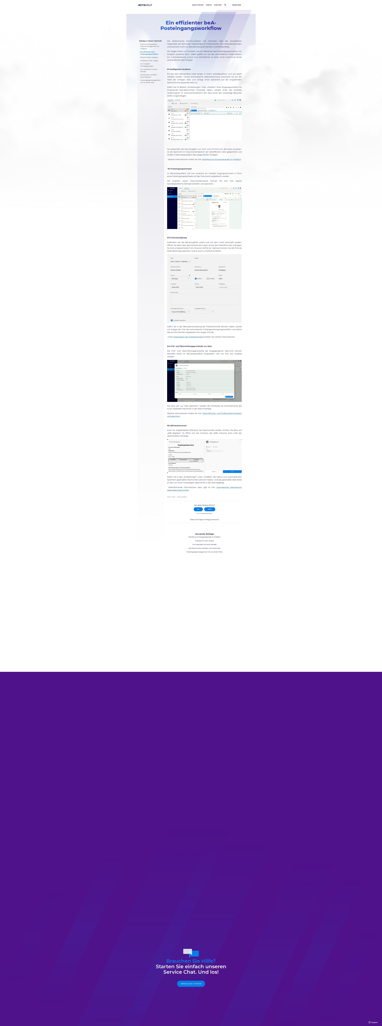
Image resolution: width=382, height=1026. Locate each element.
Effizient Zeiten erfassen (149, 57)
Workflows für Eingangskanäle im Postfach (221, 159)
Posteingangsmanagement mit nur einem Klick (150, 81)
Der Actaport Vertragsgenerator (146, 65)
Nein (210, 509)
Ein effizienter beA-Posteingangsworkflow (149, 53)
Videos (209, 5)
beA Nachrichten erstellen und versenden (204, 548)
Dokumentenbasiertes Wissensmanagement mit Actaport (149, 46)
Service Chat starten (191, 984)
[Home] (144, 5)
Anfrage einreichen (212, 520)
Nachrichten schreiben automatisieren (148, 76)
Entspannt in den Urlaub (149, 61)
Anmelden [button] (236, 5)
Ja (198, 509)
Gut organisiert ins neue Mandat (148, 70)
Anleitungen (198, 5)
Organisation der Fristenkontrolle (188, 337)
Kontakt (218, 5)
